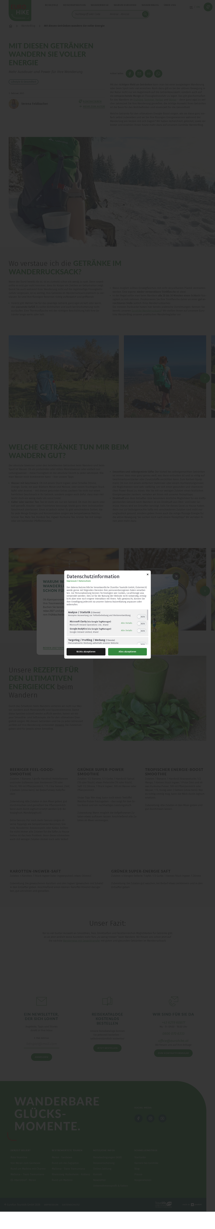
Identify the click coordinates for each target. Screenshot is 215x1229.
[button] (139, 616)
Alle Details (126, 623)
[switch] (142, 616)
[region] (107, 627)
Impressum (72, 581)
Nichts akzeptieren (85, 651)
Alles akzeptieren (127, 651)
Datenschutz (85, 581)
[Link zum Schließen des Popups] (147, 575)
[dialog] (107, 614)
